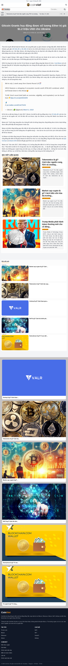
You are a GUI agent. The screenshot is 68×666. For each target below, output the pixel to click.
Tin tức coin (4, 630)
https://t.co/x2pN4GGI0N (19, 98)
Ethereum (3, 635)
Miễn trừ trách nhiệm (6, 652)
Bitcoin (3, 632)
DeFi (36, 630)
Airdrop (37, 638)
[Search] (66, 4)
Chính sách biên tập (6, 650)
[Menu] (2, 5)
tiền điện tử (24, 49)
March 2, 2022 (28, 110)
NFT (36, 632)
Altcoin (3, 638)
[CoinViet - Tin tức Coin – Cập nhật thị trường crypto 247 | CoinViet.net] (34, 4)
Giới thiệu (3, 647)
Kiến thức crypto (5, 644)
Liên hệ (3, 655)
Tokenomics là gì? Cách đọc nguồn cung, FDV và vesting (21, 14)
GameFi (37, 635)
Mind (43, 32)
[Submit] (64, 9)
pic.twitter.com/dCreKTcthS (16, 105)
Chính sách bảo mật (6, 658)
